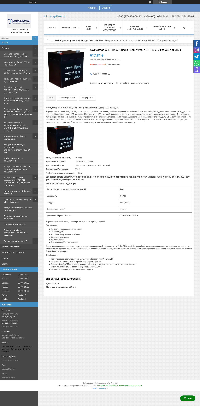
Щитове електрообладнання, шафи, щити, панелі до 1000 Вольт (17, 101)
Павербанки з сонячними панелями (16, 217)
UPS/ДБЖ (88, 27)
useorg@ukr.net (9, 369)
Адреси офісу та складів (13, 252)
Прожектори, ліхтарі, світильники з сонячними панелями (15, 233)
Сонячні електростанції (135, 27)
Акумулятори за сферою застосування (15, 137)
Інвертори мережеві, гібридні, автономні (17, 192)
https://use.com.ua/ (10, 360)
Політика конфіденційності (130, 386)
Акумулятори (69, 27)
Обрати (106, 8)
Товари (5, 48)
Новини (5, 258)
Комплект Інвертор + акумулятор (109, 27)
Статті (5, 263)
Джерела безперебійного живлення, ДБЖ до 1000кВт (16, 55)
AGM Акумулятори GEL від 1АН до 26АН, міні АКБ (79, 40)
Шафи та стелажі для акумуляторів (13, 159)
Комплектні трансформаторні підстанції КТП (17, 80)
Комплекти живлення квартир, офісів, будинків (18, 200)
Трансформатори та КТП (161, 27)
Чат (190, 398)
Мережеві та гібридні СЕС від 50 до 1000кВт (17, 63)
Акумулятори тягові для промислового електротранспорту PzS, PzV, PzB (17, 148)
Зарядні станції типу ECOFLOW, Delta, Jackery (18, 209)
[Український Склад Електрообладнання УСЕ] (19, 21)
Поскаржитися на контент (107, 386)
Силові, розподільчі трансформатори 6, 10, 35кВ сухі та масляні (16, 90)
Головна (51, 27)
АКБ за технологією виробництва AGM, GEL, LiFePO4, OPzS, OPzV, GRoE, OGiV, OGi (16, 126)
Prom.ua (114, 383)
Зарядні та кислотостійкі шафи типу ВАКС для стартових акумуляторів (18, 169)
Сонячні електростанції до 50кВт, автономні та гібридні (17, 71)
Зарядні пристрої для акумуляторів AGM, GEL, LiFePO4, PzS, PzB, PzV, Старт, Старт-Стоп (17, 181)
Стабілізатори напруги (14, 224)
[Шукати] (35, 38)
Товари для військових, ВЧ (16, 241)
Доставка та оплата (11, 246)
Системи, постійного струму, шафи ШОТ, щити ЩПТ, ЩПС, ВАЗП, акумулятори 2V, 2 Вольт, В (18, 113)
